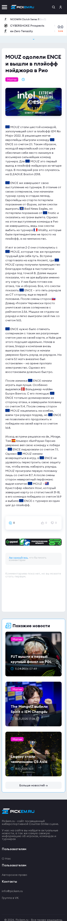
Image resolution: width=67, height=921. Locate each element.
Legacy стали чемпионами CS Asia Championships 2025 (29, 761)
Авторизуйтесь (18, 557)
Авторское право (14, 875)
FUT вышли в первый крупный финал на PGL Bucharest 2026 (31, 661)
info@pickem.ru (12, 891)
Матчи (11, 79)
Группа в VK (10, 898)
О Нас (6, 858)
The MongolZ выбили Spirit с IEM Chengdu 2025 (29, 711)
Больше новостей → (33, 785)
